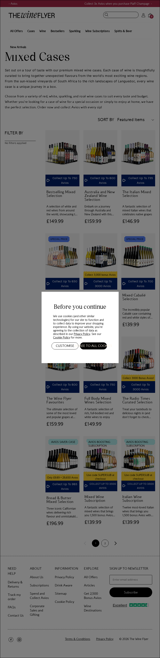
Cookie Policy (61, 337)
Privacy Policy (82, 334)
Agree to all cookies (93, 345)
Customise (65, 345)
